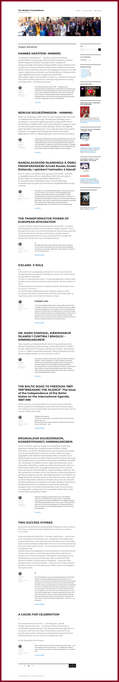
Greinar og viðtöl (85, 74)
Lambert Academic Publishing (86, 150)
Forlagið (92, 209)
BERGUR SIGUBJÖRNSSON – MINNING (45, 112)
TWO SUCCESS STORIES (35, 522)
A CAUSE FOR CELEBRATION (38, 614)
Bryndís (78, 10)
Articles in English (85, 72)
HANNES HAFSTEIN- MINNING (39, 53)
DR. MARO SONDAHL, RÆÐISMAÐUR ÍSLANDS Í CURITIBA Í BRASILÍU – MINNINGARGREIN (44, 336)
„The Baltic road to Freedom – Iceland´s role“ (90, 147)
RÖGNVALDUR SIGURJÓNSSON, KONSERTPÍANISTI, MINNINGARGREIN (45, 440)
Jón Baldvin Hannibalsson (31, 10)
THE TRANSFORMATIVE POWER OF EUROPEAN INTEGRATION (43, 220)
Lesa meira (38, 102)
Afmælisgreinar (84, 69)
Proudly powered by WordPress (37, 676)
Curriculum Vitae (87, 10)
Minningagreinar (22, 95)
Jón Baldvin (21, 90)
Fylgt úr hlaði (97, 10)
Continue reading (39, 254)
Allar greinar (21, 94)
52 (25, 666)
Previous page (70, 667)
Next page (74, 667)
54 (33, 666)
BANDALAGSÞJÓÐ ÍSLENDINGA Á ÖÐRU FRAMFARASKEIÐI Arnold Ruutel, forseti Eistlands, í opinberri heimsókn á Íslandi (47, 166)
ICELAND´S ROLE (30, 265)
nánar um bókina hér (89, 121)
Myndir (82, 77)
